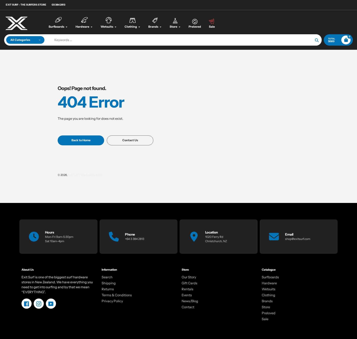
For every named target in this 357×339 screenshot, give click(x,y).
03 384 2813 (58, 4)
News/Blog (190, 301)
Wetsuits (268, 289)
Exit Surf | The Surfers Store (85, 175)
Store (266, 307)
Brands (267, 301)
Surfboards (270, 277)
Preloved (268, 313)
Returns (108, 289)
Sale (265, 319)
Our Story (189, 277)
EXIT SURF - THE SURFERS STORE (26, 4)
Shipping (109, 283)
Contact (188, 307)
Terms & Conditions (117, 295)
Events (187, 295)
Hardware (269, 283)
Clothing (268, 295)
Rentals (187, 289)
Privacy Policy (112, 301)
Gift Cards (189, 283)
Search (107, 277)
